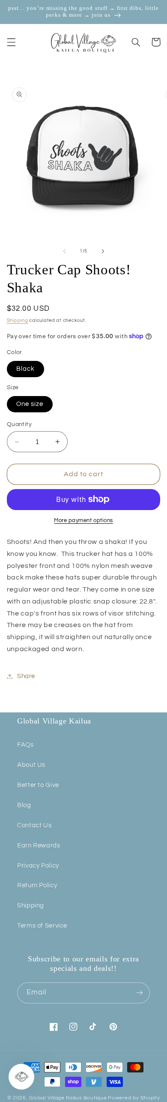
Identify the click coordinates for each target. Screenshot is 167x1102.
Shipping (17, 320)
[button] (11, 42)
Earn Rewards (38, 845)
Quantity (19, 424)
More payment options (83, 520)
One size (29, 404)
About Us (31, 765)
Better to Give (38, 785)
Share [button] (26, 676)
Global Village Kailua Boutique (68, 1098)
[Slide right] (102, 251)
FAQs (25, 745)
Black (25, 369)
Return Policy (37, 885)
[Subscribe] (139, 992)
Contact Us (34, 825)
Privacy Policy (38, 865)
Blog (24, 805)
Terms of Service (42, 925)
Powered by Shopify (134, 1098)
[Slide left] (64, 251)
